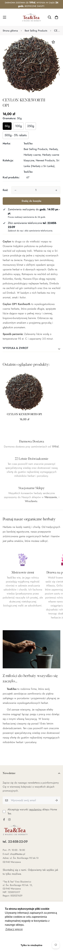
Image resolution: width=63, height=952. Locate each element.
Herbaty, (53, 149)
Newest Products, (45, 160)
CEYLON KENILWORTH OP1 (24, 414)
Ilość (5, 190)
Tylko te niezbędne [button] (31, 945)
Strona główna (10, 30)
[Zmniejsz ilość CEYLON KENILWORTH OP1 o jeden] (15, 190)
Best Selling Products (36, 30)
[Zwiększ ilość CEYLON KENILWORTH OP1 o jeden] (56, 190)
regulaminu (35, 809)
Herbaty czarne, (32, 155)
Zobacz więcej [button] (14, 929)
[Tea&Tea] (31, 17)
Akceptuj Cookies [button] (31, 938)
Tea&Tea (28, 143)
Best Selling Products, (36, 149)
